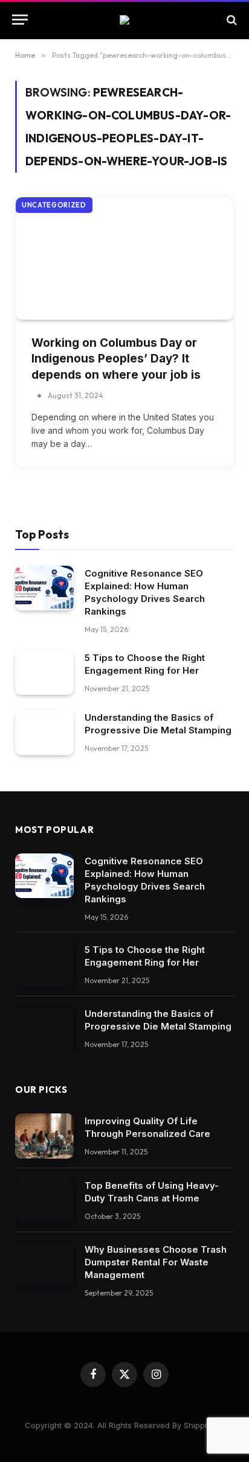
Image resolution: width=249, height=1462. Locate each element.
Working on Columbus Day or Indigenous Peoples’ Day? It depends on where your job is (116, 359)
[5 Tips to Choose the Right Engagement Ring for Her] (44, 672)
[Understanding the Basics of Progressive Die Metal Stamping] (44, 732)
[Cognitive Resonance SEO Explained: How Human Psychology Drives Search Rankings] (44, 588)
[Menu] (20, 19)
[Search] (230, 19)
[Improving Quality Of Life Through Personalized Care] (44, 1136)
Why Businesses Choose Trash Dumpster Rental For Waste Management (156, 1262)
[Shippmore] (124, 20)
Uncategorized (54, 205)
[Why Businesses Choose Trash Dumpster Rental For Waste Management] (44, 1264)
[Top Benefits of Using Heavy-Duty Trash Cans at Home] (44, 1200)
